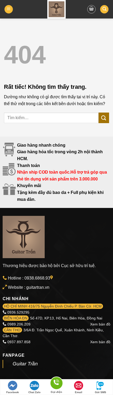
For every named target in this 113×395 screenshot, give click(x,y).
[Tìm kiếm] (104, 9)
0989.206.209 (18, 324)
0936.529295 (18, 312)
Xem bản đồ (100, 324)
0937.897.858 (18, 342)
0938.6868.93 (37, 278)
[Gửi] (104, 118)
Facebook (12, 392)
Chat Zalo (34, 392)
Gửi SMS (100, 392)
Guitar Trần (25, 363)
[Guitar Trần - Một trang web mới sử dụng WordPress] (56, 9)
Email (78, 392)
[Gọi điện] (56, 384)
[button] (8, 9)
